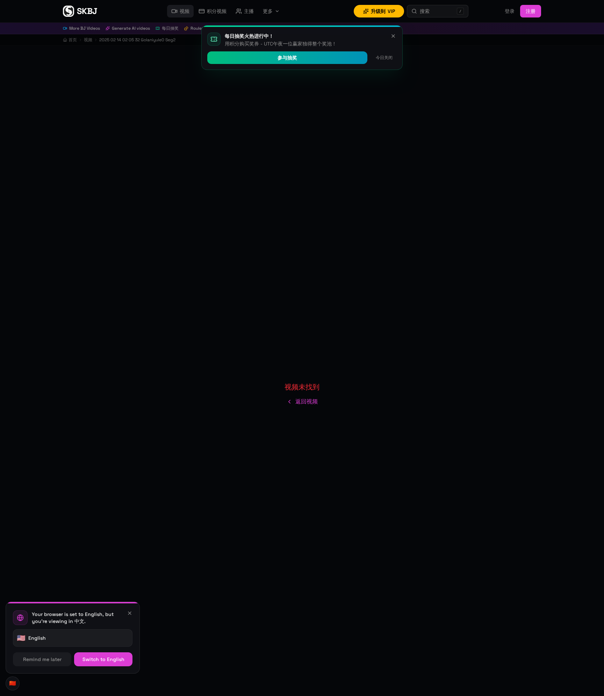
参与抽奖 (287, 58)
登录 (510, 11)
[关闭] (393, 36)
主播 (249, 11)
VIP (383, 11)
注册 (530, 11)
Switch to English (103, 659)
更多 (268, 11)
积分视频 (216, 11)
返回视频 (306, 401)
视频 (184, 11)
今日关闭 (384, 57)
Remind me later (42, 659)
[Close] (130, 613)
